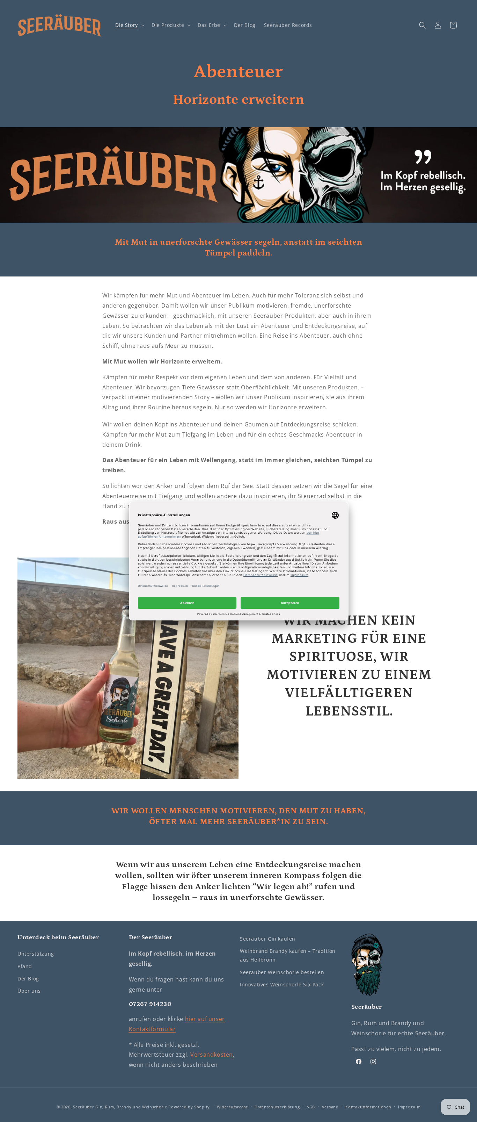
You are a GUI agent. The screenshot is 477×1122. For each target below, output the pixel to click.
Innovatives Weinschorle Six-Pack (282, 984)
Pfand (24, 966)
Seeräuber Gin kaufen (267, 938)
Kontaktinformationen (368, 1106)
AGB (311, 1106)
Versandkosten (211, 1055)
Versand (330, 1106)
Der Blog (28, 978)
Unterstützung (35, 954)
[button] (129, 25)
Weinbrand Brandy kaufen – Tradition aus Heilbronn (288, 955)
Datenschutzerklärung (277, 1106)
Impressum (409, 1106)
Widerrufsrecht (232, 1106)
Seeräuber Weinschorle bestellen (282, 972)
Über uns (29, 990)
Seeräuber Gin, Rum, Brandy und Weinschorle (120, 1106)
